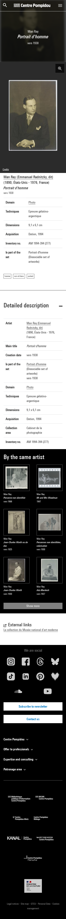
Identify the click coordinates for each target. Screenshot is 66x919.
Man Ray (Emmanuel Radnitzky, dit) (28, 177)
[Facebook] (25, 663)
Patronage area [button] (13, 769)
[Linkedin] (25, 677)
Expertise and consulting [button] (19, 759)
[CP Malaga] (43, 821)
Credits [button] (6, 169)
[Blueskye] (55, 663)
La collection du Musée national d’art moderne (31, 630)
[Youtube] (48, 692)
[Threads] (40, 663)
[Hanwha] (33, 862)
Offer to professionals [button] (17, 749)
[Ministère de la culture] (33, 886)
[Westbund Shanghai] (48, 841)
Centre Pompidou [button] (14, 739)
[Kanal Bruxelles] (22, 841)
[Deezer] (55, 677)
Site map (25, 903)
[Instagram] (11, 663)
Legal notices (13, 903)
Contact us (33, 719)
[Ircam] (46, 800)
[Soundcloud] (18, 692)
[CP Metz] (23, 821)
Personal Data (44, 903)
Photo (32, 202)
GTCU (33, 903)
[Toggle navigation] (60, 5)
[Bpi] (21, 800)
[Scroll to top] (57, 910)
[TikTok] (11, 677)
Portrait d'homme (36, 364)
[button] (33, 306)
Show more (33, 606)
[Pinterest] (40, 677)
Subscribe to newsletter (33, 706)
